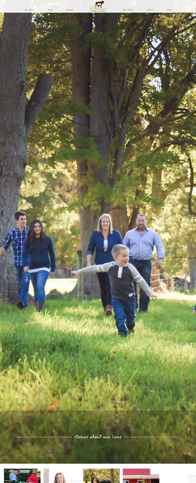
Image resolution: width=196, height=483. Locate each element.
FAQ (169, 10)
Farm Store (128, 10)
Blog (50, 10)
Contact (69, 10)
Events (150, 10)
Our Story (29, 10)
